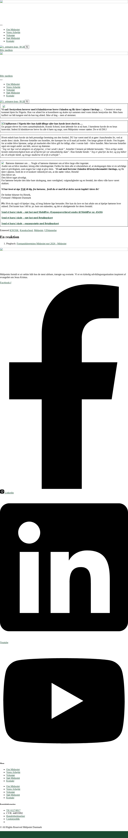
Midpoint (38, 230)
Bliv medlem (6, 50)
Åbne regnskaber (77, 834)
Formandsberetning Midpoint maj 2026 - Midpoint (41, 243)
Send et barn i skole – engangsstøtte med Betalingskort (30, 223)
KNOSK (14, 230)
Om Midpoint (13, 29)
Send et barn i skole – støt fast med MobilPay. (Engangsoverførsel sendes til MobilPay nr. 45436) (52, 212)
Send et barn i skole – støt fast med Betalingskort (27, 217)
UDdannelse (50, 230)
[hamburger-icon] (1, 25)
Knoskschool (26, 230)
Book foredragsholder (53, 834)
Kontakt (10, 41)
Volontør (10, 35)
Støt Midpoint (13, 38)
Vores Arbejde (13, 32)
